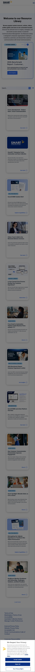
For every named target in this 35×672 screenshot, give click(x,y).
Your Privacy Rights (18, 669)
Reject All (17, 664)
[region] (17, 656)
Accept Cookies (18, 659)
